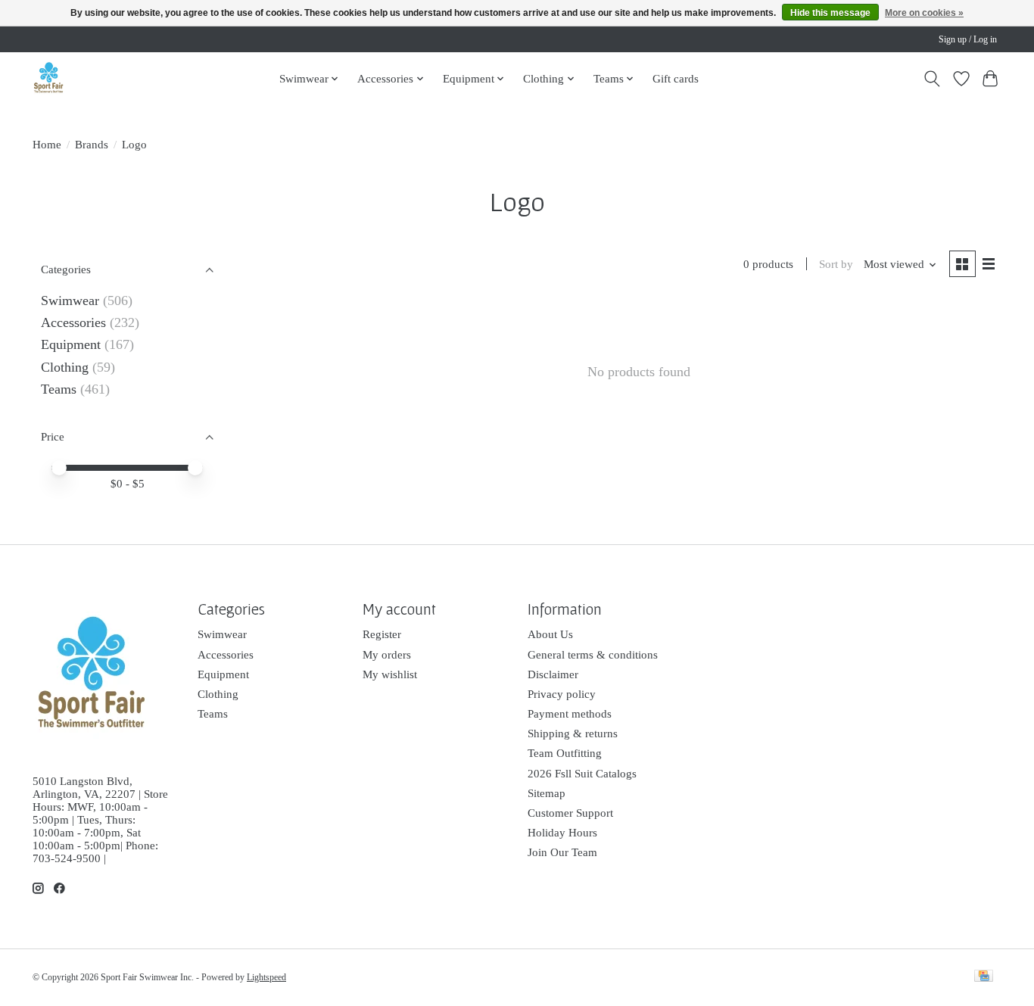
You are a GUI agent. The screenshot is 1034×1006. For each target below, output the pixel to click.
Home (47, 145)
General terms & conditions (593, 655)
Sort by (836, 264)
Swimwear (70, 300)
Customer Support (570, 813)
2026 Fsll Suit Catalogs (582, 774)
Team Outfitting (565, 753)
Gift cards (675, 78)
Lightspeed (266, 977)
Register (382, 634)
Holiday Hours (562, 833)
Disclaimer (553, 674)
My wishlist (390, 674)
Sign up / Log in (968, 39)
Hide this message (830, 13)
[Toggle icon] (932, 78)
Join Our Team (562, 852)
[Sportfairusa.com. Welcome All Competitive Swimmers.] (48, 78)
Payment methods (570, 714)
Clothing (65, 367)
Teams (58, 389)
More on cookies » (924, 13)
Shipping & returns (573, 733)
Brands (91, 145)
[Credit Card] (983, 977)
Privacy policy (562, 694)
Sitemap (546, 793)
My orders (387, 655)
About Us (550, 634)
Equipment (71, 344)
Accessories (73, 322)
